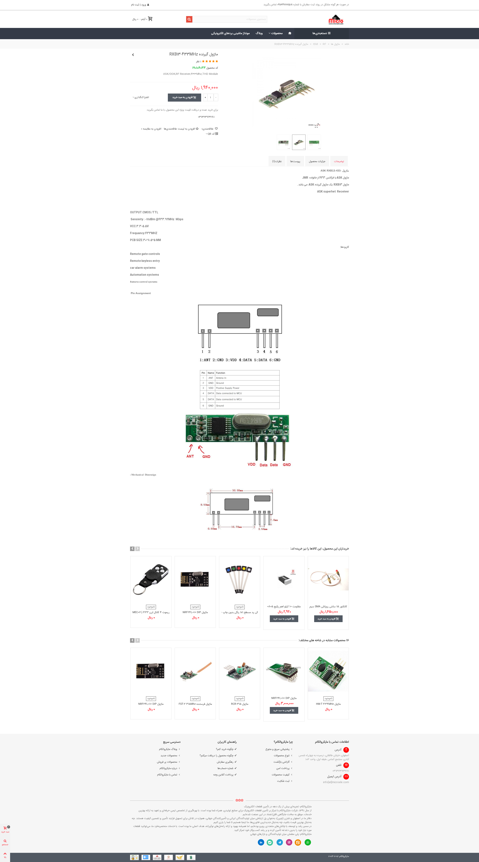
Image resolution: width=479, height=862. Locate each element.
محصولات (277, 33)
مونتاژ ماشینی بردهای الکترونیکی (230, 33)
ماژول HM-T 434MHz (328, 704)
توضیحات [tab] (339, 161)
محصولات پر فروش (167, 762)
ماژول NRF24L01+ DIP (195, 612)
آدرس (338, 750)
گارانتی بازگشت (281, 762)
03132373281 (206, 117)
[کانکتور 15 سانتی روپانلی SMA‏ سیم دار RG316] (328, 579)
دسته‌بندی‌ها (319, 33)
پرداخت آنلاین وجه (223, 775)
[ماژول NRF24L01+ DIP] (195, 579)
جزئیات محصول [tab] (317, 161)
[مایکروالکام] (324, 19)
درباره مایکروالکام (168, 768)
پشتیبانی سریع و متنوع (277, 749)
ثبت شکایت (283, 781)
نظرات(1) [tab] (277, 161)
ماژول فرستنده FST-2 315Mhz (195, 704)
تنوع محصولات (281, 755)
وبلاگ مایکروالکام (168, 749)
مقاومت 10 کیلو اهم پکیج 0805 (284, 607)
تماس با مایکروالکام (167, 775)
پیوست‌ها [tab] (295, 161)
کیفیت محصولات (280, 775)
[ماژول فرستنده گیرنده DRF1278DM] (133, 55)
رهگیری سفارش (225, 762)
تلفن (338, 765)
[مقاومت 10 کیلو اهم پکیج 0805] (284, 579)
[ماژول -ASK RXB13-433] (316, 127)
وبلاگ (259, 33)
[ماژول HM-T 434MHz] (328, 671)
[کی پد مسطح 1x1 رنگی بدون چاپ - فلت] (239, 579)
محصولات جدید (169, 755)
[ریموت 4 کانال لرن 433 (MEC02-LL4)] (151, 579)
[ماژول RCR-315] (239, 671)
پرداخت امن (282, 768)
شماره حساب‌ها (225, 768)
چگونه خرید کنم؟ (224, 749)
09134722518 (285, 4)
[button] (137, 549)
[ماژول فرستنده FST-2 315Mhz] (195, 671)
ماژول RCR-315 (239, 704)
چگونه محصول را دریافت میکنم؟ (216, 755)
